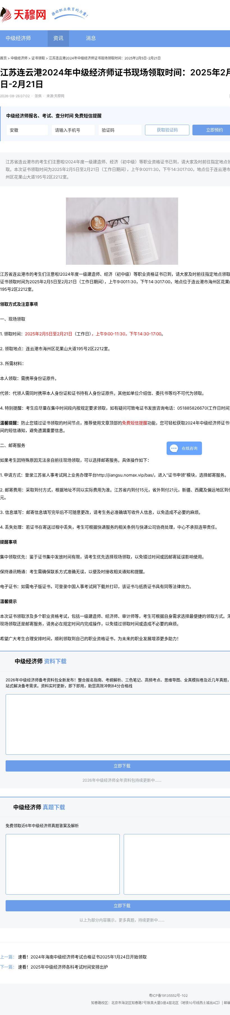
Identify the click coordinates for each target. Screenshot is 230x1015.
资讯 (58, 38)
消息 (91, 38)
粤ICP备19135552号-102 (168, 995)
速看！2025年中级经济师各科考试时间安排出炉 (63, 967)
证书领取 (38, 58)
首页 (3, 58)
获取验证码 (167, 130)
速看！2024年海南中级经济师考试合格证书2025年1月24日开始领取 (82, 957)
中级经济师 (18, 38)
